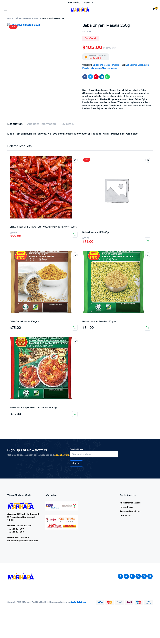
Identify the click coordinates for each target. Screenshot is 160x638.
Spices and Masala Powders (27, 18)
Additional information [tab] (41, 124)
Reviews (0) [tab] (67, 124)
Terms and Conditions (130, 511)
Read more (75, 235)
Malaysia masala (109, 68)
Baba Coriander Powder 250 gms (99, 321)
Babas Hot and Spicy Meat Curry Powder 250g (33, 408)
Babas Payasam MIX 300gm (96, 232)
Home (10, 18)
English (87, 2)
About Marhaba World (130, 503)
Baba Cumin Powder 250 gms (24, 321)
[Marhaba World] (80, 9)
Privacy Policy (126, 507)
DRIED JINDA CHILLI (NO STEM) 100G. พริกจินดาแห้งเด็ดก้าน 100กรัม (43, 227)
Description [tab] (14, 124)
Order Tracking (73, 2)
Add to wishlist (75, 160)
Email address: (77, 450)
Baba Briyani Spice (134, 65)
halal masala (95, 68)
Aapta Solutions (78, 602)
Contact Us (125, 516)
